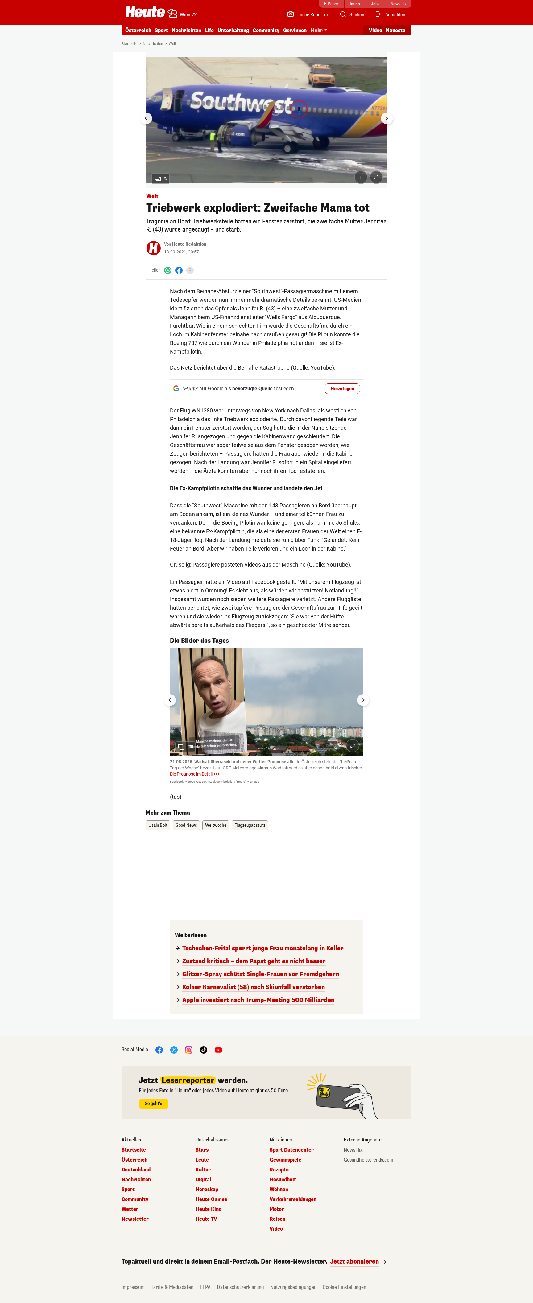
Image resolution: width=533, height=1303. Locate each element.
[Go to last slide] (146, 118)
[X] (174, 1050)
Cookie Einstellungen (344, 1287)
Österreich (138, 30)
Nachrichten (153, 44)
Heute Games (211, 1199)
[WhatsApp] (167, 270)
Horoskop (207, 1189)
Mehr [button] (316, 30)
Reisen (277, 1219)
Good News (186, 825)
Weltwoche (215, 825)
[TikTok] (203, 1050)
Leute (202, 1160)
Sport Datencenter (292, 1150)
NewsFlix (353, 1150)
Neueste (395, 30)
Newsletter (135, 1219)
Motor (277, 1209)
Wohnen (279, 1189)
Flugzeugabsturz (249, 825)
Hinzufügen (342, 389)
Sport (161, 30)
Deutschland (136, 1170)
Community (266, 30)
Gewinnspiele (285, 1160)
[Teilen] (190, 270)
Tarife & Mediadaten (172, 1287)
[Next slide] (387, 118)
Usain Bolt (157, 825)
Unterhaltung (233, 30)
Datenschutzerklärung (240, 1287)
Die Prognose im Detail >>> (195, 774)
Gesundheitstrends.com (368, 1160)
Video (375, 30)
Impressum (133, 1287)
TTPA (205, 1287)
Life (209, 30)
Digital (203, 1180)
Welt (172, 44)
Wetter (130, 1209)
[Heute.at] (145, 12)
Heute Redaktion (189, 244)
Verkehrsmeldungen (293, 1199)
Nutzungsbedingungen (293, 1287)
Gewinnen (295, 30)
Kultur (203, 1170)
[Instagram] (188, 1050)
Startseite (129, 44)
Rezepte (279, 1170)
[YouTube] (218, 1050)
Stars (202, 1150)
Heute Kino (208, 1209)
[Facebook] (179, 270)
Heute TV (206, 1219)
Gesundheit (283, 1180)
